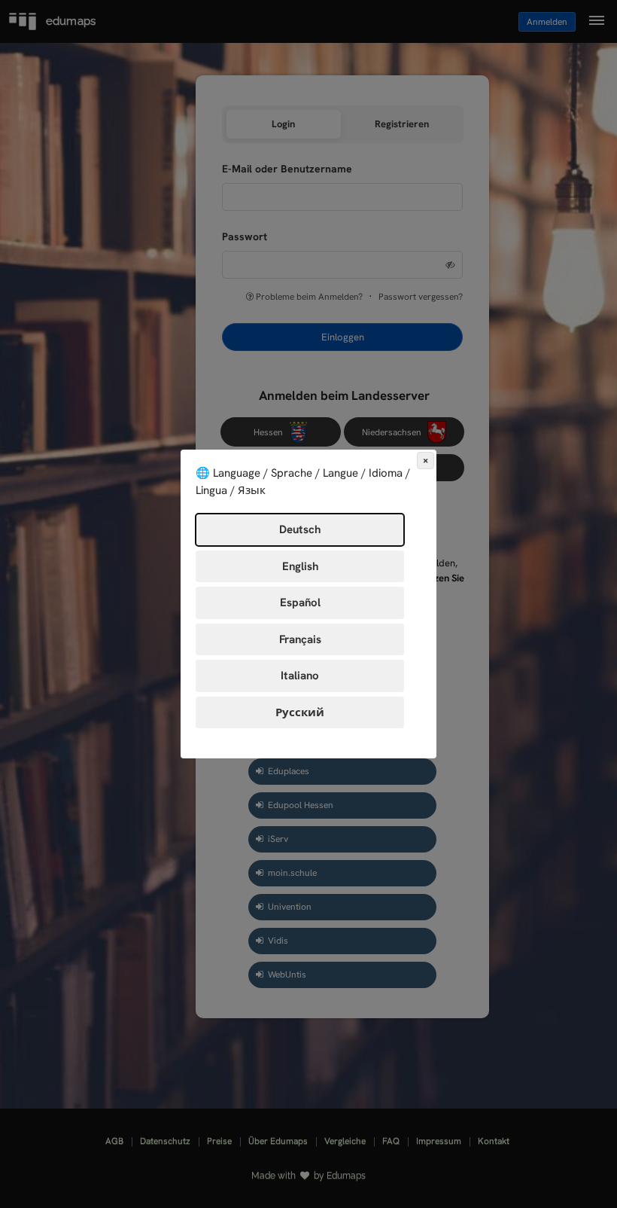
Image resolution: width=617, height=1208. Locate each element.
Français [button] (300, 639)
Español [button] (300, 602)
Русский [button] (299, 712)
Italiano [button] (300, 675)
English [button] (300, 566)
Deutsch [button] (300, 529)
